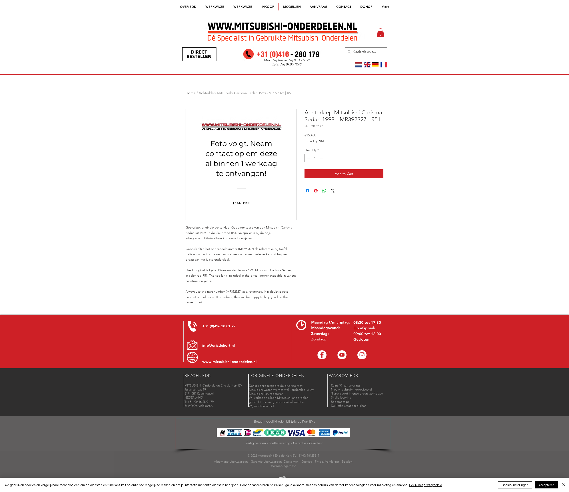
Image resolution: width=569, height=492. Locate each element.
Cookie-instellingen (515, 485)
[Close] (563, 484)
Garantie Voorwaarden (266, 462)
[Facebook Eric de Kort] (322, 354)
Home (191, 93)
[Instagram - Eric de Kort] (362, 354)
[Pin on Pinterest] (316, 190)
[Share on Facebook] (307, 190)
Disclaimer (291, 462)
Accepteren (547, 485)
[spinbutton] (315, 158)
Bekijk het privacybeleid (425, 485)
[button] (292, 6)
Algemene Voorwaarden (231, 462)
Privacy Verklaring (327, 462)
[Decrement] (308, 158)
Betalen (347, 462)
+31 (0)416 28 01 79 (218, 326)
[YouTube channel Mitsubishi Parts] (342, 354)
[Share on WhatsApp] (324, 190)
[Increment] (321, 158)
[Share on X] (332, 190)
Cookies (306, 462)
